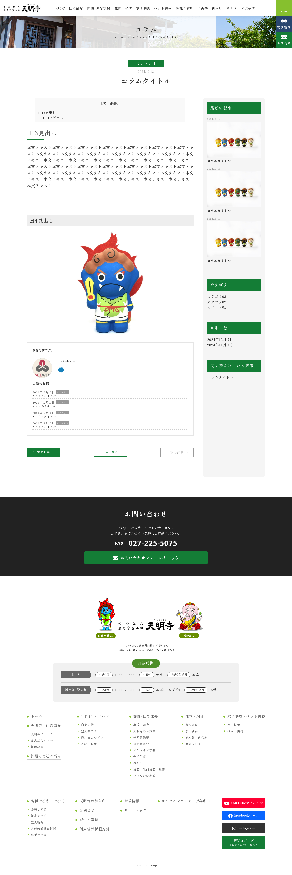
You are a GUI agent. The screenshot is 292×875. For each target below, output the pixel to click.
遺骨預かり (193, 744)
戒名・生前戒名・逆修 (149, 769)
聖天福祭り (89, 731)
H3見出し (46, 112)
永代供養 (191, 731)
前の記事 (43, 452)
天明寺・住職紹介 (68, 7)
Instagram (246, 827)
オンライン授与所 (240, 7)
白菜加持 (87, 725)
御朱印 (217, 7)
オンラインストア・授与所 (184, 800)
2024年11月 (217, 344)
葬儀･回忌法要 (98, 7)
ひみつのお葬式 (144, 775)
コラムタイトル (45, 396)
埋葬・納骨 (123, 7)
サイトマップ (135, 810)
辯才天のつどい (92, 737)
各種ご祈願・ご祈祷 (192, 7)
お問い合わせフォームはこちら (149, 558)
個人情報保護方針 (94, 828)
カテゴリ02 (62, 423)
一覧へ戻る (110, 452)
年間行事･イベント (97, 716)
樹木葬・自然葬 (196, 737)
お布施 (138, 763)
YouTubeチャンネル (246, 802)
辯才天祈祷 (39, 816)
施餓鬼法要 (141, 744)
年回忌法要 (141, 737)
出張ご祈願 (39, 835)
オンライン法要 (144, 750)
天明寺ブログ (243, 842)
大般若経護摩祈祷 (43, 828)
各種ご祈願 (39, 809)
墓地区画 (191, 725)
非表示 (115, 103)
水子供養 (233, 725)
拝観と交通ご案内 (46, 755)
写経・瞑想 (89, 744)
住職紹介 (37, 747)
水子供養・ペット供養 (154, 7)
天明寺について (42, 734)
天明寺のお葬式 (144, 731)
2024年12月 (217, 339)
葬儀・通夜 (141, 725)
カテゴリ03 (62, 412)
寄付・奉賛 (88, 819)
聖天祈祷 (37, 822)
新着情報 (131, 800)
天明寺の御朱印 (92, 800)
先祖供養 (139, 756)
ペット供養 (235, 731)
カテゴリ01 (62, 392)
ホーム (36, 716)
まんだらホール (42, 740)
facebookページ (246, 815)
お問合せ (87, 810)
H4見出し (53, 117)
